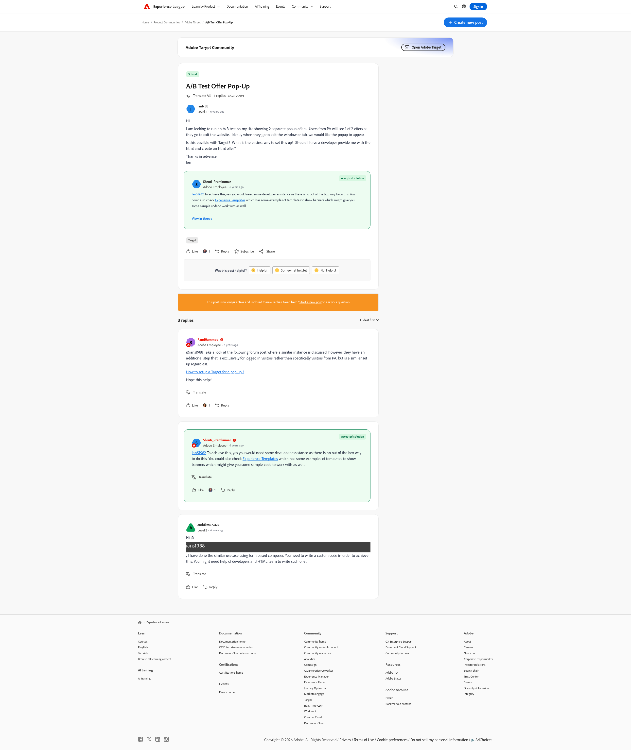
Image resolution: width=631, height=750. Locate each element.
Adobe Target (193, 22)
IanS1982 (198, 194)
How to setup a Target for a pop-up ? (215, 371)
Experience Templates (230, 200)
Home (145, 22)
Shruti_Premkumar (217, 181)
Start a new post (310, 302)
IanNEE (202, 106)
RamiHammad (207, 339)
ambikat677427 (208, 525)
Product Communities (167, 22)
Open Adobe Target (426, 47)
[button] (465, 22)
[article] (277, 373)
